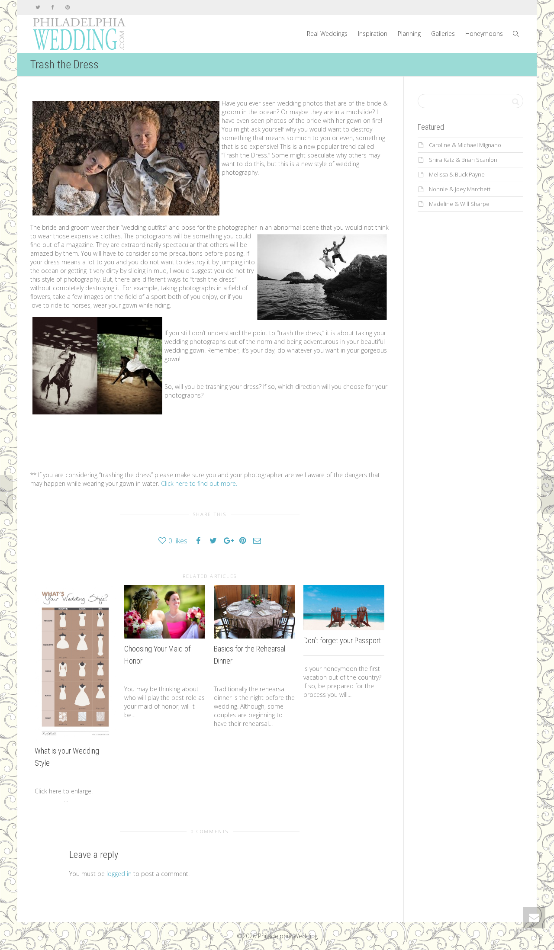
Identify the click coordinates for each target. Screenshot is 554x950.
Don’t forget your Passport (342, 640)
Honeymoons (484, 33)
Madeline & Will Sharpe (459, 204)
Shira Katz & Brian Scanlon (463, 160)
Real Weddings (327, 33)
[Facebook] (52, 7)
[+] (75, 663)
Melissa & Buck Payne (457, 174)
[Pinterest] (67, 7)
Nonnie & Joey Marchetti (460, 189)
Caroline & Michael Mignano (465, 145)
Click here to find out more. (199, 483)
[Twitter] (38, 7)
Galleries (443, 33)
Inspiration (372, 33)
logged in (119, 874)
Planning (409, 33)
